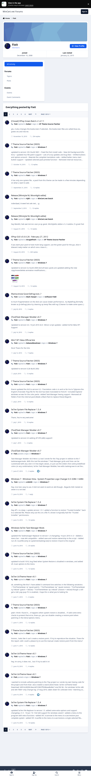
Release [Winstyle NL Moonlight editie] (28, 195)
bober (28, 124)
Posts (9, 81)
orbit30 (29, 482)
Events (9, 93)
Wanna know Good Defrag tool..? (26, 293)
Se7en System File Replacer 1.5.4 (26, 409)
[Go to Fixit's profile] (7, 122)
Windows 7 (42, 147)
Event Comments (13, 97)
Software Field (50, 297)
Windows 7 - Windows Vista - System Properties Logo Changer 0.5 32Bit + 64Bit (47, 479)
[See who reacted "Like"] (38, 471)
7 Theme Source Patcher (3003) (25, 144)
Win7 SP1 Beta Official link (23, 340)
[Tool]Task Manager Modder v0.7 (26, 317)
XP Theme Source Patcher (49, 124)
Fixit (16, 124)
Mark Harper (31, 297)
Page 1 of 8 (45, 114)
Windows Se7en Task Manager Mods (27, 527)
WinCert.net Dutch (45, 198)
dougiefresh (31, 239)
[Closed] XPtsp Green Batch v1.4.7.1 (27, 121)
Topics (9, 76)
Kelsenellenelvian (33, 343)
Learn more (4, 4)
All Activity (11, 64)
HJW (28, 198)
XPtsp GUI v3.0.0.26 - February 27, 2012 (29, 236)
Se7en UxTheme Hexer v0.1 (23, 576)
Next (30, 114)
